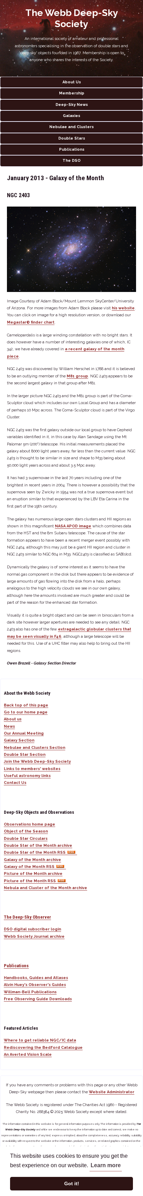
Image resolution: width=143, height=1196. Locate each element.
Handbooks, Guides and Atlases (36, 978)
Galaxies (71, 116)
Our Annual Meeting (24, 733)
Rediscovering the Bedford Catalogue (43, 1047)
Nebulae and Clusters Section (34, 747)
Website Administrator (111, 1092)
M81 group (77, 376)
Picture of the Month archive (33, 873)
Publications (71, 149)
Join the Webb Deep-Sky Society (37, 761)
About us (13, 719)
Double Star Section (24, 754)
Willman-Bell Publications (30, 992)
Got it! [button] (71, 1183)
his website (123, 308)
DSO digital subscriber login (32, 929)
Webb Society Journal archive (34, 936)
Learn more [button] (106, 1165)
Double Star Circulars (26, 838)
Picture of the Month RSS (30, 881)
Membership (71, 93)
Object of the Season (26, 831)
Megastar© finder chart (30, 322)
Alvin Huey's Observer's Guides (35, 984)
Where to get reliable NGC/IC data (40, 1040)
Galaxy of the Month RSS (29, 866)
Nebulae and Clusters (71, 127)
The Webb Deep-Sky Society (71, 18)
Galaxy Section (19, 740)
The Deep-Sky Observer (27, 917)
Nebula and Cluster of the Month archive (45, 888)
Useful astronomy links (27, 775)
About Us (71, 82)
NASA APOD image (73, 526)
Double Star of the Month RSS (35, 852)
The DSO (71, 160)
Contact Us (15, 782)
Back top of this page (26, 705)
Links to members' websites (32, 769)
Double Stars (71, 138)
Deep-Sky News (72, 104)
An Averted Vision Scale (28, 1054)
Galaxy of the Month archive (32, 860)
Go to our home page (26, 712)
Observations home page (29, 824)
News (9, 726)
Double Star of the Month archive (38, 845)
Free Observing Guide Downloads (38, 999)
